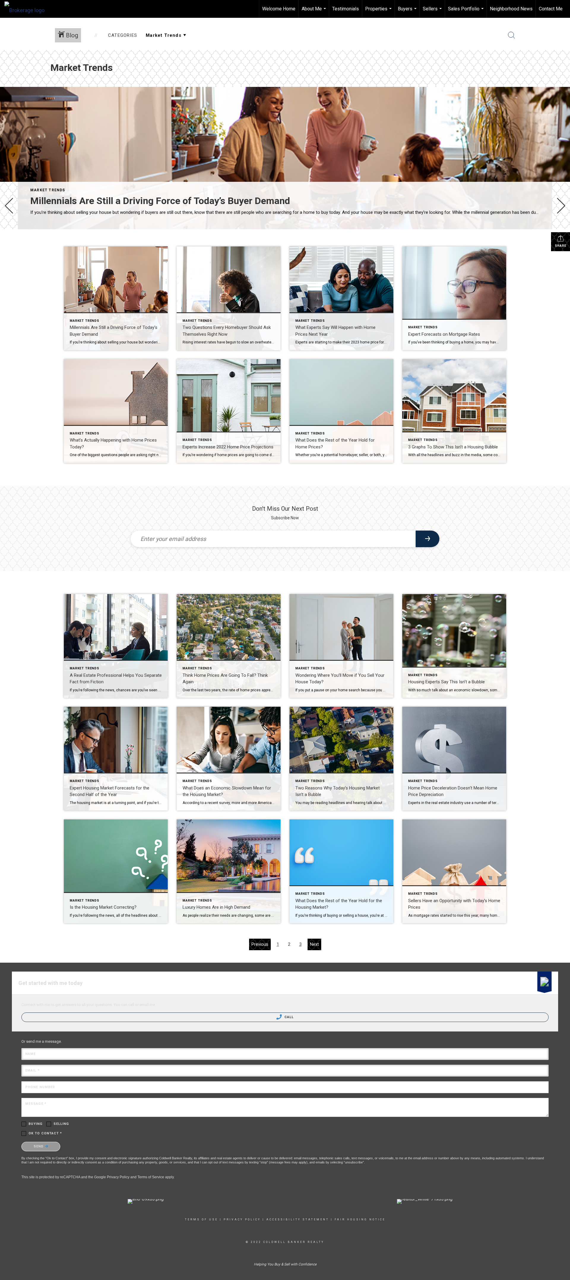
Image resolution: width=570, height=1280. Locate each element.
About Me (314, 12)
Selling (61, 1124)
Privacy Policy (118, 1177)
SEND (39, 1146)
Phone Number (40, 1087)
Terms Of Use (201, 1219)
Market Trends (47, 190)
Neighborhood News (511, 9)
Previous (259, 944)
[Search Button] (512, 35)
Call (288, 1017)
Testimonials (345, 9)
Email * (32, 1070)
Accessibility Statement (297, 1219)
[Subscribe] (427, 539)
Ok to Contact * (45, 1133)
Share (560, 245)
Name (30, 1054)
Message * (36, 1104)
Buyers (408, 12)
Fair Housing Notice (360, 1219)
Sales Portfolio (466, 12)
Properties (379, 12)
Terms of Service (150, 1177)
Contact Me (551, 9)
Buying (35, 1124)
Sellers (433, 12)
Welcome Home (278, 9)
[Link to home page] (27, 9)
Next (314, 944)
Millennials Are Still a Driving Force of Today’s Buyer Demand (160, 200)
